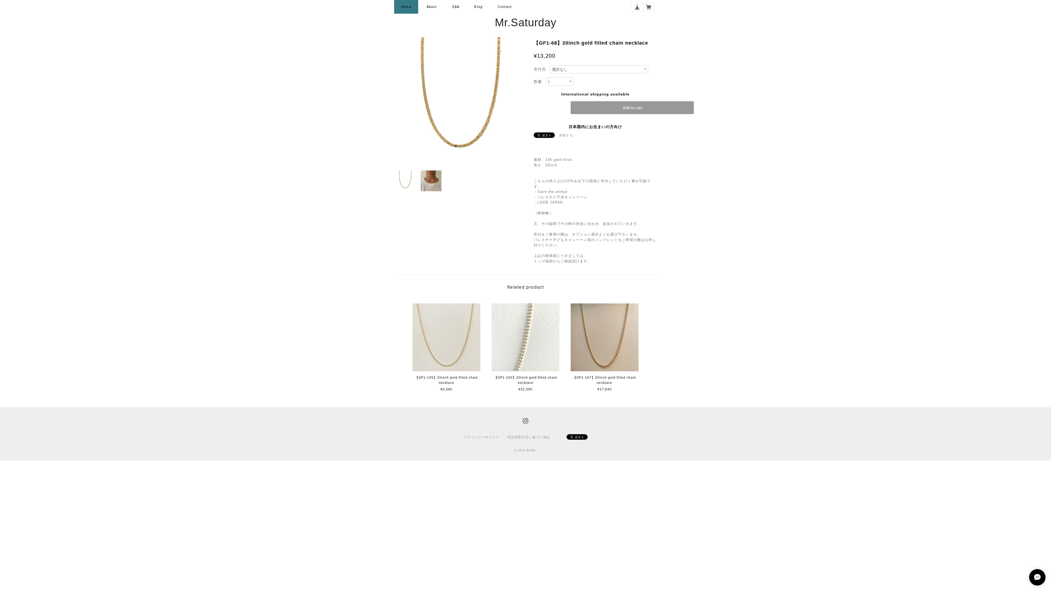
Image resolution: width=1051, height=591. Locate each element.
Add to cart (632, 107)
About (431, 7)
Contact (505, 7)
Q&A (456, 7)
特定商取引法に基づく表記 (528, 437)
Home (406, 7)
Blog (478, 7)
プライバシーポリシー (481, 437)
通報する (566, 135)
